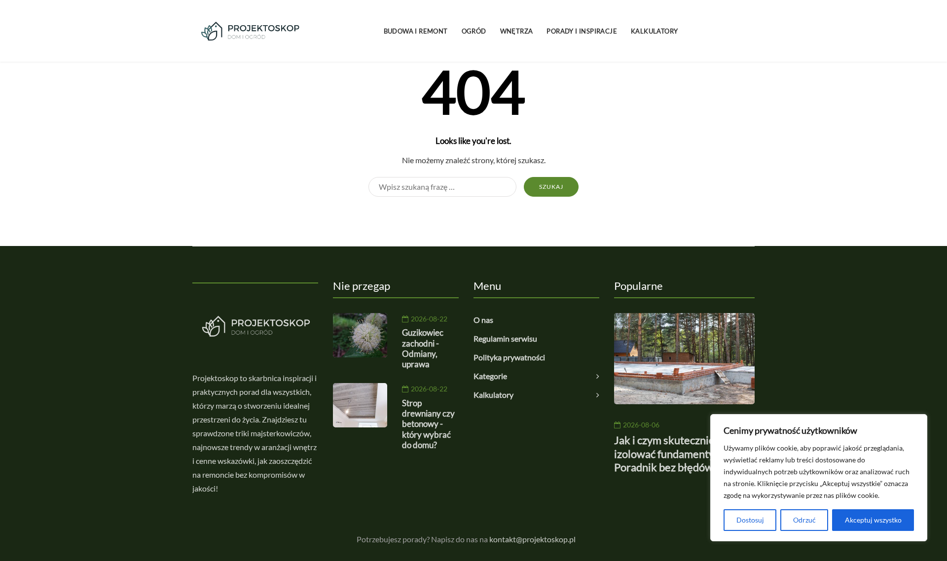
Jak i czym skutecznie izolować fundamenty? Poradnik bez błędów (666, 453)
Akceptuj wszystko (873, 520)
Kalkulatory (654, 31)
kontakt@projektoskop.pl (532, 539)
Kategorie (490, 376)
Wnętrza (516, 31)
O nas (483, 319)
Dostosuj (750, 520)
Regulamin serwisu (505, 338)
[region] (818, 477)
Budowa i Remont (416, 31)
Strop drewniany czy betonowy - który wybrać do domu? (428, 424)
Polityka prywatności (509, 357)
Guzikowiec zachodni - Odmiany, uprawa (422, 348)
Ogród (474, 31)
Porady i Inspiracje (581, 31)
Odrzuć (804, 520)
